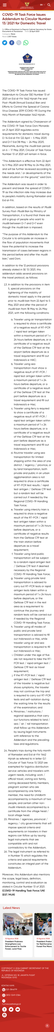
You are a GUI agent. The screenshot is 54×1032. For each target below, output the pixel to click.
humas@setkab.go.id (11, 1003)
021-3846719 (11, 989)
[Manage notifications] (47, 1025)
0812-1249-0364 (12, 995)
